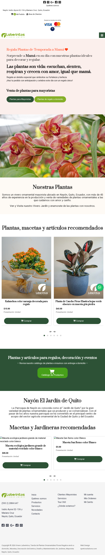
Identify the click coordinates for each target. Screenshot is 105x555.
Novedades (37, 510)
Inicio (33, 494)
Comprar (27, 321)
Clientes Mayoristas (67, 494)
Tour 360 (62, 502)
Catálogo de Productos (53, 375)
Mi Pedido (19, 14)
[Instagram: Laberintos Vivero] (48, 2)
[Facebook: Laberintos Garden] (56, 2)
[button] (102, 35)
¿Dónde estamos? (66, 506)
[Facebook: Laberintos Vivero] (44, 2)
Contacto (35, 513)
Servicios (35, 506)
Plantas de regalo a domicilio (50, 99)
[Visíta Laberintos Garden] (52, 2)
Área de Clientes (35, 14)
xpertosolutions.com (88, 548)
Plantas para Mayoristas (20, 99)
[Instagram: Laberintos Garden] (60, 2)
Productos (36, 502)
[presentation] (51, 331)
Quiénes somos (52, 5)
